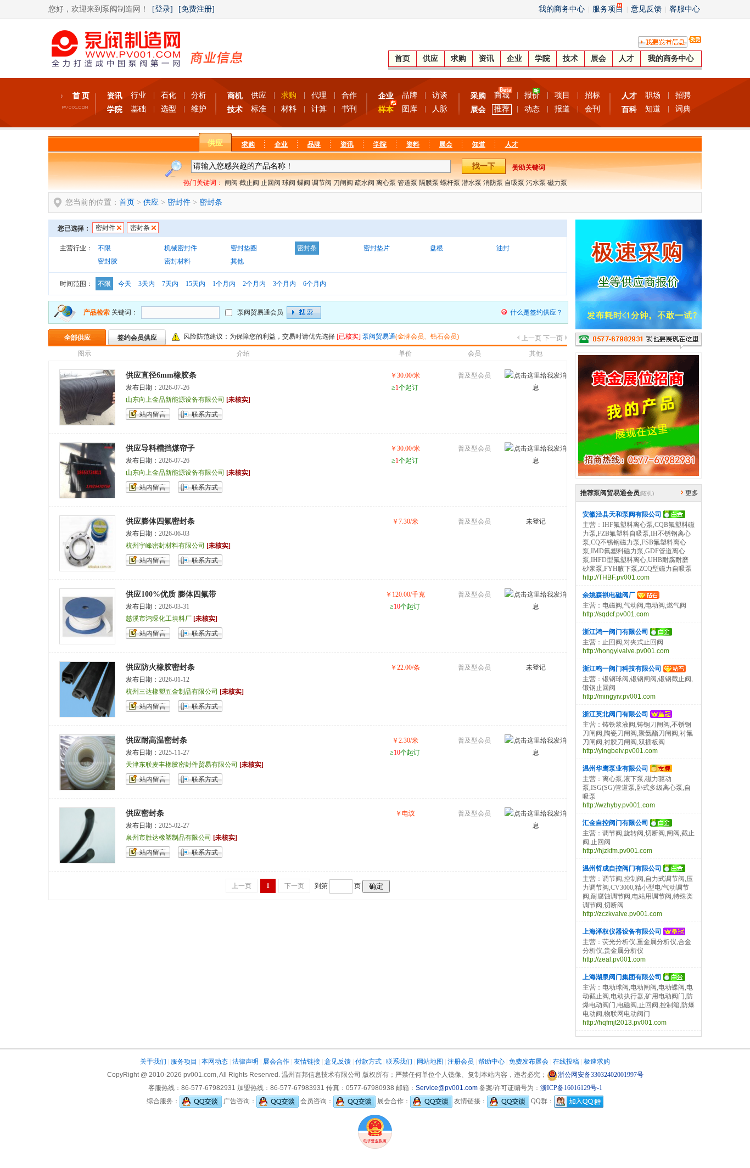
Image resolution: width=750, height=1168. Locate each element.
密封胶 (107, 261)
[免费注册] (196, 9)
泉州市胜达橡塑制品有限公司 (168, 837)
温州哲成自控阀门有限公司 (622, 868)
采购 (478, 96)
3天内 (146, 284)
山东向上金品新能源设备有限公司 (175, 399)
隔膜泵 (429, 183)
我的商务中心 (562, 9)
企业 (514, 58)
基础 (138, 109)
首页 (402, 58)
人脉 (439, 109)
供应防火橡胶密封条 (160, 667)
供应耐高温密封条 (156, 740)
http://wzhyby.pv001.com (619, 805)
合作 (349, 95)
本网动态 (215, 1061)
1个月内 (224, 284)
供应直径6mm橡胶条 (161, 375)
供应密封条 (145, 813)
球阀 (288, 183)
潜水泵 (472, 183)
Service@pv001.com (447, 1088)
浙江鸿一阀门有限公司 (615, 632)
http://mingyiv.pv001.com (619, 696)
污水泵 (536, 183)
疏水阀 (364, 183)
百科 (629, 109)
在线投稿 (566, 1061)
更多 (691, 493)
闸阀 (231, 183)
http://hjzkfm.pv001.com (617, 851)
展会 (598, 58)
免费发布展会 (528, 1061)
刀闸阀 (343, 183)
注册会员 (460, 1061)
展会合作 (276, 1061)
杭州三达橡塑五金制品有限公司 (172, 691)
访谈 (439, 95)
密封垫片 (376, 248)
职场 (653, 95)
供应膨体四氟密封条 (160, 521)
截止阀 (249, 183)
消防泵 (493, 183)
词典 (683, 109)
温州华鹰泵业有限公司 (615, 768)
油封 (503, 248)
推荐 (502, 109)
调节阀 (322, 183)
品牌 (409, 95)
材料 (288, 109)
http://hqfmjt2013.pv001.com (625, 1022)
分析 (198, 95)
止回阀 (271, 183)
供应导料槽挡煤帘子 (160, 448)
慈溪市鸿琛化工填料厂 (159, 618)
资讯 (486, 58)
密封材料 (177, 261)
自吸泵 (514, 183)
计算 (319, 109)
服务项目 (607, 9)
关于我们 (153, 1061)
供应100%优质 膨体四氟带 (171, 594)
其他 (237, 261)
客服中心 (684, 9)
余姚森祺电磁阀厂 (609, 595)
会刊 (592, 109)
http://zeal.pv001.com (614, 959)
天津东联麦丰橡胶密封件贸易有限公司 (182, 764)
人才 (626, 58)
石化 (168, 95)
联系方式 (205, 414)
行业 (138, 95)
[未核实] (238, 399)
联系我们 (399, 1061)
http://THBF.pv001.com (616, 577)
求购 (458, 58)
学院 (542, 58)
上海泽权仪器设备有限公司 (622, 931)
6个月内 (314, 284)
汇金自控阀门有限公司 (615, 823)
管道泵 (407, 183)
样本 (386, 109)
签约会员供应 (137, 337)
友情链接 (307, 1061)
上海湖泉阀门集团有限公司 (622, 977)
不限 (104, 248)
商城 (502, 95)
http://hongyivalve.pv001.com (626, 651)
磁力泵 (557, 183)
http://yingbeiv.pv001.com (620, 751)
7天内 (170, 284)
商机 (235, 96)
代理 (319, 95)
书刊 (349, 109)
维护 (198, 109)
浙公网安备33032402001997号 (600, 1075)
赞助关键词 (528, 167)
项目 (562, 95)
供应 (430, 58)
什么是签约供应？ (536, 312)
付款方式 (368, 1061)
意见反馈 (646, 9)
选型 (168, 109)
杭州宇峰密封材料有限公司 (165, 545)
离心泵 (386, 183)
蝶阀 (303, 183)
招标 (592, 95)
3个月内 (284, 284)
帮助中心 (491, 1061)
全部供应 (77, 337)
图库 (409, 109)
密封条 (210, 202)
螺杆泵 (450, 183)
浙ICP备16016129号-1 (571, 1088)
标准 (258, 109)
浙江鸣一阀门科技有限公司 (622, 668)
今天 (124, 284)
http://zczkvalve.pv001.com (622, 914)
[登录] (162, 9)
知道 (653, 109)
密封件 (179, 202)
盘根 (436, 248)
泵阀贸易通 (378, 336)
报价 (532, 95)
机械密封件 (180, 248)
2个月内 (254, 284)
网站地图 (430, 1061)
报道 (562, 109)
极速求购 (597, 1061)
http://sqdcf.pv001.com (616, 614)
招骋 (683, 95)
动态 (532, 109)
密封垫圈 (244, 248)
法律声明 (245, 1061)
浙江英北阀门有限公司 (615, 714)
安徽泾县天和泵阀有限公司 (622, 514)
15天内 (195, 284)
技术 (570, 58)
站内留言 (152, 414)
